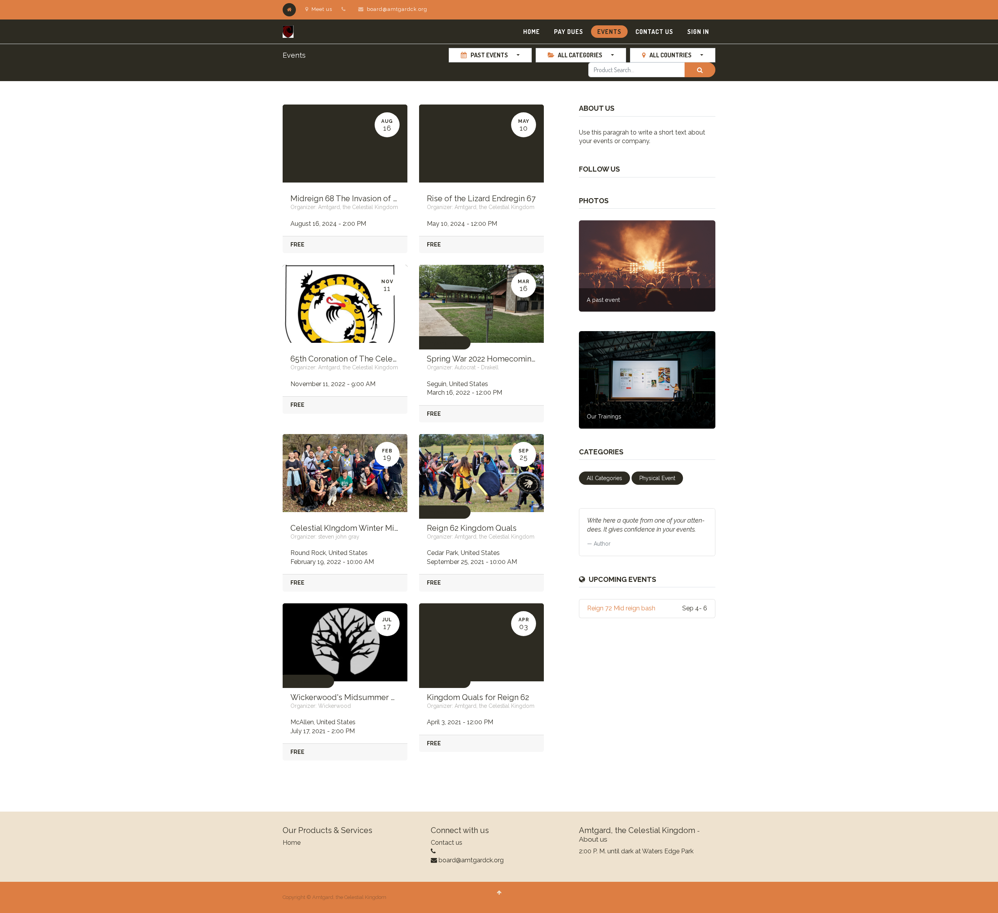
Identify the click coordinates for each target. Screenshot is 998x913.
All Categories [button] (580, 55)
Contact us (446, 842)
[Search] (700, 69)
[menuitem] (531, 31)
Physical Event (445, 343)
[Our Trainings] (647, 379)
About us (593, 839)
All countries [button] (670, 55)
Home (292, 842)
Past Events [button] (489, 55)
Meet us (321, 9)
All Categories (604, 478)
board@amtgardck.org (397, 9)
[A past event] (647, 265)
